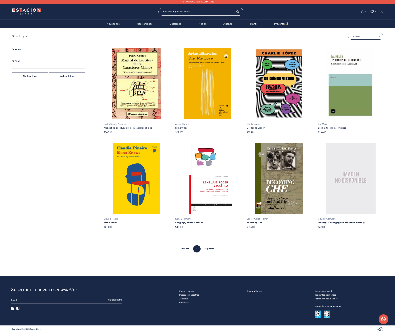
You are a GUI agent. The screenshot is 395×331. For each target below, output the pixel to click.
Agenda (228, 24)
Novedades (113, 24)
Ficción (202, 24)
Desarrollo (175, 24)
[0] (362, 11)
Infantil (253, 24)
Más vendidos (144, 24)
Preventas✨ (281, 24)
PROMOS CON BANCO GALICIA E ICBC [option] (197, 2)
